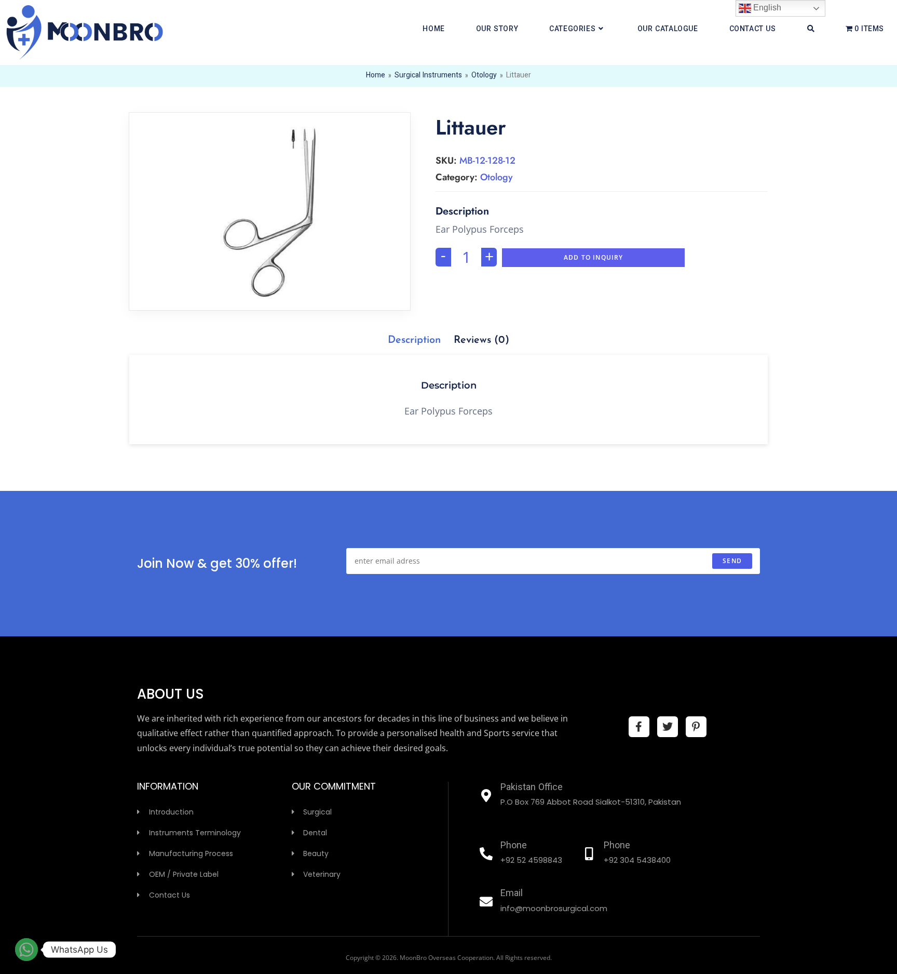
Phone (513, 846)
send (732, 560)
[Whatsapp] (26, 949)
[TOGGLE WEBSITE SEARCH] (811, 29)
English (766, 7)
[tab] (414, 340)
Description (414, 340)
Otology (484, 76)
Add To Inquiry (593, 257)
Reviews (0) (481, 340)
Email (511, 894)
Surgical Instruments (428, 76)
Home (375, 76)
